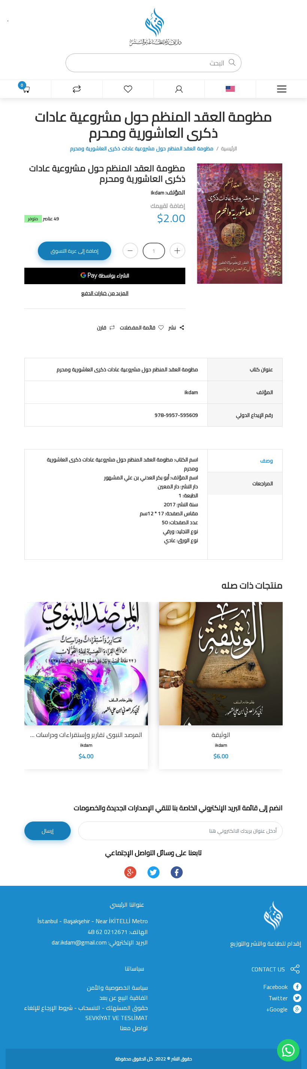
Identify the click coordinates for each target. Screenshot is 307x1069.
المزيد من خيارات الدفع (104, 293)
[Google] (130, 872)
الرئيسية (229, 148)
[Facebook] (177, 872)
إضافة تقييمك (168, 205)
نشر (172, 328)
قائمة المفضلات (137, 328)
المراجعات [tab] (262, 483)
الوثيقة (221, 734)
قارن (101, 328)
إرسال (48, 831)
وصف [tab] (266, 461)
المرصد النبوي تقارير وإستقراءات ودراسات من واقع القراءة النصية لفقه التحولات (86, 734)
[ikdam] (153, 26)
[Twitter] (153, 872)
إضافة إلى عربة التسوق (74, 251)
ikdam (221, 745)
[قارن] (76, 89)
